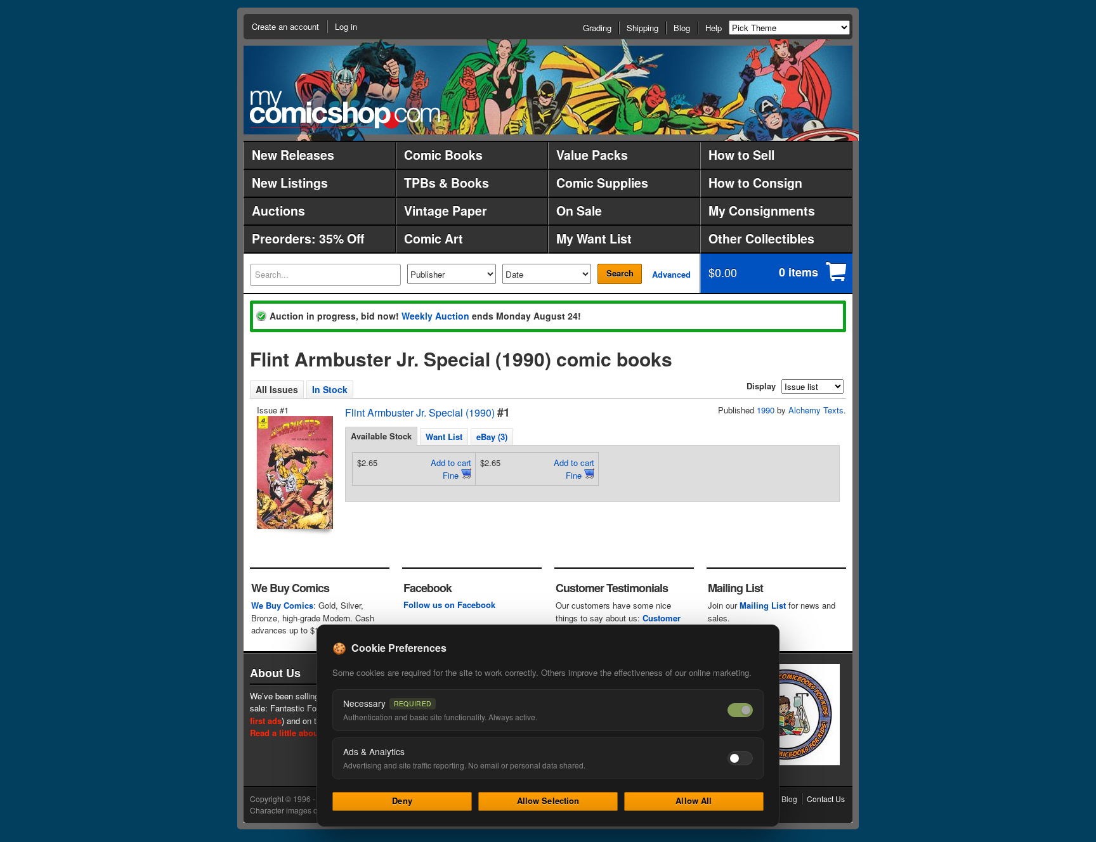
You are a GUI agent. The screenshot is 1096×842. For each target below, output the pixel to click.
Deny (402, 800)
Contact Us (826, 798)
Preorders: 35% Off (308, 238)
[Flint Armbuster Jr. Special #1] (294, 472)
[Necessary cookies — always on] (740, 710)
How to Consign (755, 182)
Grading (597, 28)
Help (713, 28)
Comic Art (433, 238)
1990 (765, 410)
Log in (346, 26)
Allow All (693, 800)
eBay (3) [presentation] (491, 437)
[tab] (381, 436)
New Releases (293, 155)
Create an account (285, 26)
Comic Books (443, 155)
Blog (682, 28)
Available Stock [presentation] (381, 436)
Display (761, 386)
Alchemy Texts (816, 410)
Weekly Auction (435, 315)
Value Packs (592, 155)
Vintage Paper (445, 210)
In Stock (330, 389)
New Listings (290, 182)
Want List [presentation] (444, 437)
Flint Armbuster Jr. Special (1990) (420, 412)
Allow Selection (548, 800)
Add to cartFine (451, 469)
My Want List (594, 238)
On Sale (579, 210)
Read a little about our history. (309, 733)
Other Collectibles (761, 238)
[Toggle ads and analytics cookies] (740, 758)
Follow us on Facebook (449, 605)
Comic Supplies (602, 182)
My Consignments (761, 210)
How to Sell (741, 155)
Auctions (278, 210)
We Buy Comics (282, 605)
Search (620, 273)
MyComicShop (345, 109)
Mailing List (763, 605)
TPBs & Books (446, 182)
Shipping (642, 28)
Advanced (671, 274)
